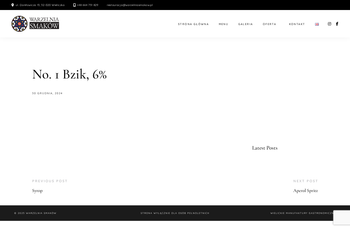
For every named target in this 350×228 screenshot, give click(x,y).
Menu (224, 24)
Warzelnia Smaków (41, 213)
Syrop (37, 190)
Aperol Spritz (305, 190)
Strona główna (193, 24)
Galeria (245, 24)
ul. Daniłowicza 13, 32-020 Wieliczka (40, 5)
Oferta (269, 24)
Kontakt (297, 24)
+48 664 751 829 (87, 5)
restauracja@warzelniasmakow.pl (130, 5)
